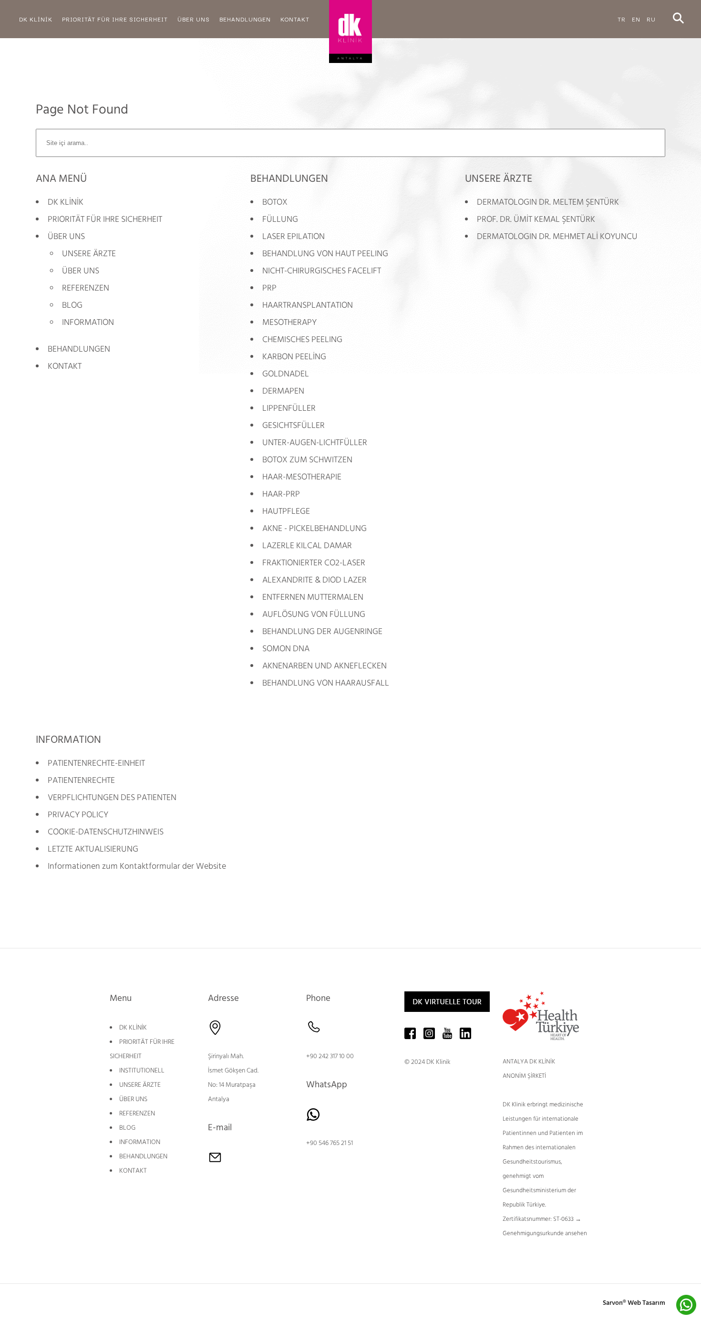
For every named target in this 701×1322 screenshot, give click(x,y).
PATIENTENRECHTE (81, 780)
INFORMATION (88, 322)
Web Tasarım (646, 1303)
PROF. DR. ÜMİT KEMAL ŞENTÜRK (536, 219)
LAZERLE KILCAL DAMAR (307, 546)
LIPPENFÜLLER (289, 408)
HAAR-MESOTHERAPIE (301, 477)
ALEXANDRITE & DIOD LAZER (314, 580)
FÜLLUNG (280, 219)
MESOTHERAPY (289, 322)
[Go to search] (678, 18)
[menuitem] (35, 19)
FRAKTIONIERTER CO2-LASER (313, 563)
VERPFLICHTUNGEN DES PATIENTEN (112, 797)
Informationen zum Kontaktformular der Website (137, 866)
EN (636, 18)
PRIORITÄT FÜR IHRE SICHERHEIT (105, 219)
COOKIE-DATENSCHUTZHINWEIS (106, 832)
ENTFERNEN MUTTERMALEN (312, 597)
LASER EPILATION (293, 236)
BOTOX (275, 202)
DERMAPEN (283, 391)
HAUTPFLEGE (286, 511)
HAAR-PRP (281, 494)
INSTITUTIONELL (142, 1070)
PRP (269, 288)
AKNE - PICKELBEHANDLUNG (314, 528)
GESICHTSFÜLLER (293, 425)
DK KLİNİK (65, 202)
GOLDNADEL (285, 374)
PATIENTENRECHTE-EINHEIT (96, 763)
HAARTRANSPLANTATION (307, 305)
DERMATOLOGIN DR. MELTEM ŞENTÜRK (548, 202)
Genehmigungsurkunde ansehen (545, 1233)
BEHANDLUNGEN (79, 349)
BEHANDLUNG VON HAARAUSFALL (325, 683)
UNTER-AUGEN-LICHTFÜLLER (314, 442)
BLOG (72, 305)
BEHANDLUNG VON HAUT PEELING (325, 254)
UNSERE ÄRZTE (89, 254)
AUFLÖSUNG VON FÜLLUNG (313, 614)
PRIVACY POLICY (78, 815)
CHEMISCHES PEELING (302, 339)
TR (622, 18)
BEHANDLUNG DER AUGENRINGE (322, 631)
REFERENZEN (85, 288)
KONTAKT (65, 366)
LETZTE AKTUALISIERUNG (93, 849)
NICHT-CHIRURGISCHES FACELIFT (321, 271)
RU (651, 18)
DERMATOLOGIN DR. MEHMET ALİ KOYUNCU (557, 236)
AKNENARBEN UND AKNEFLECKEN (324, 666)
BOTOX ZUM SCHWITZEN (307, 460)
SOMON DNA (285, 649)
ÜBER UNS (66, 236)
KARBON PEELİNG (294, 357)
